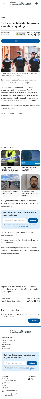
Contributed (6, 32)
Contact (4, 343)
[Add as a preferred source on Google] (21, 34)
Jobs (3, 347)
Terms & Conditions (8, 340)
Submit (33, 220)
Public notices (6, 349)
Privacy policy (6, 345)
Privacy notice (23, 226)
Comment (34, 321)
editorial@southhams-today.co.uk (13, 395)
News (3, 18)
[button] (4, 3)
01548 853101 (12, 391)
